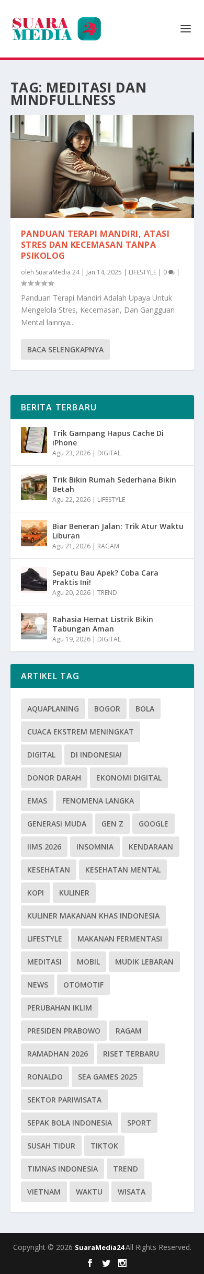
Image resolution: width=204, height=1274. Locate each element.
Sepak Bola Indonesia (69, 1123)
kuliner (74, 893)
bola (144, 709)
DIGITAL (109, 453)
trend (125, 1169)
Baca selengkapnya (65, 349)
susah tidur (51, 1146)
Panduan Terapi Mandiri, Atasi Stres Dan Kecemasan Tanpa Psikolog (95, 244)
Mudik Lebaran (144, 962)
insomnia (95, 847)
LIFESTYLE (142, 272)
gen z (112, 824)
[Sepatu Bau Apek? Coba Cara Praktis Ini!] (34, 580)
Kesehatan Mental (123, 870)
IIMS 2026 (44, 847)
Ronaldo (45, 1077)
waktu (89, 1192)
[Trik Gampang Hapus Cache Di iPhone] (34, 440)
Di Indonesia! (96, 755)
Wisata (131, 1192)
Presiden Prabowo (63, 1031)
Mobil (88, 962)
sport (139, 1123)
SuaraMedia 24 (58, 272)
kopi (35, 893)
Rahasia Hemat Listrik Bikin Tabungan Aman (102, 624)
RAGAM (108, 546)
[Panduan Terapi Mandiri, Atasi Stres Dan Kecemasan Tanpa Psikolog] (102, 166)
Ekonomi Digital (129, 778)
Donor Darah (54, 778)
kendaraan (151, 847)
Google (153, 824)
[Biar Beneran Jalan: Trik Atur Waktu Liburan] (34, 533)
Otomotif (83, 985)
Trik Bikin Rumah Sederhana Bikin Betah (114, 484)
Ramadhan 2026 (57, 1054)
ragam (129, 1031)
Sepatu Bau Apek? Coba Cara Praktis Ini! (105, 577)
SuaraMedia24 (100, 1247)
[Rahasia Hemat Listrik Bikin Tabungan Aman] (34, 626)
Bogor (107, 709)
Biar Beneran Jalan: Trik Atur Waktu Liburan (118, 531)
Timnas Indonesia (62, 1169)
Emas (37, 801)
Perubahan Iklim (59, 1008)
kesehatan (48, 870)
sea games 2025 (107, 1077)
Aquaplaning (53, 709)
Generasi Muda (56, 824)
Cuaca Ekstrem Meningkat (80, 732)
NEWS (37, 985)
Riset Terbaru (131, 1054)
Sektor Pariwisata (64, 1100)
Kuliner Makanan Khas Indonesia (93, 916)
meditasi (44, 962)
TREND (107, 592)
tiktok (104, 1146)
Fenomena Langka (98, 801)
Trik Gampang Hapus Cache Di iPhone (108, 437)
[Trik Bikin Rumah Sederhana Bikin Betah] (34, 487)
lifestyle (44, 939)
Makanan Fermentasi (119, 939)
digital (41, 755)
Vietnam (44, 1192)
